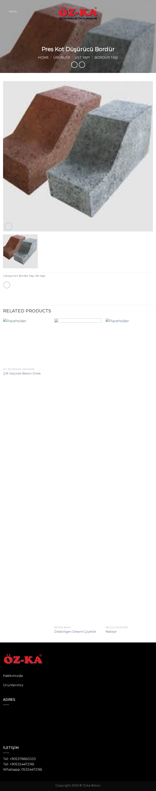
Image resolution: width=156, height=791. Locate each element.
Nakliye (111, 631)
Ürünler (61, 57)
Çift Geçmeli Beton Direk (22, 373)
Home (43, 57)
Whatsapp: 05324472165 (22, 769)
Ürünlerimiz (13, 685)
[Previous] (11, 156)
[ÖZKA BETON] (78, 11)
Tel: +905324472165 (18, 764)
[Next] (144, 156)
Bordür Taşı (106, 57)
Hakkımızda (13, 676)
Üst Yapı (82, 57)
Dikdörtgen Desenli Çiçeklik (75, 631)
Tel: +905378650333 (19, 759)
